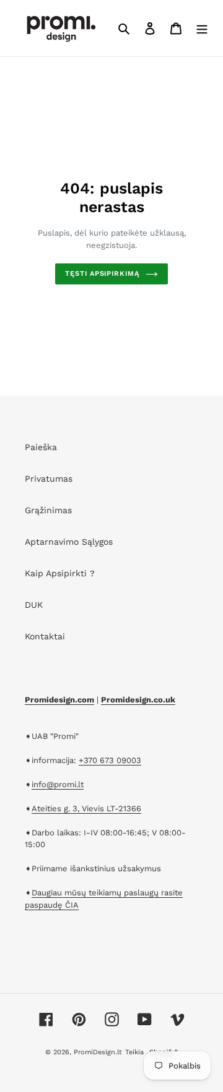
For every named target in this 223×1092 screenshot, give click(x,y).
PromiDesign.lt (98, 1052)
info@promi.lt (58, 784)
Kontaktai (45, 636)
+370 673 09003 (110, 760)
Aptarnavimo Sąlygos (69, 542)
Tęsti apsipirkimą (102, 274)
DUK (34, 605)
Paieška (41, 447)
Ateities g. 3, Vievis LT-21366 (86, 808)
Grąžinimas (48, 510)
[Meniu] (202, 28)
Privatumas (48, 479)
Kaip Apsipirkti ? (60, 573)
